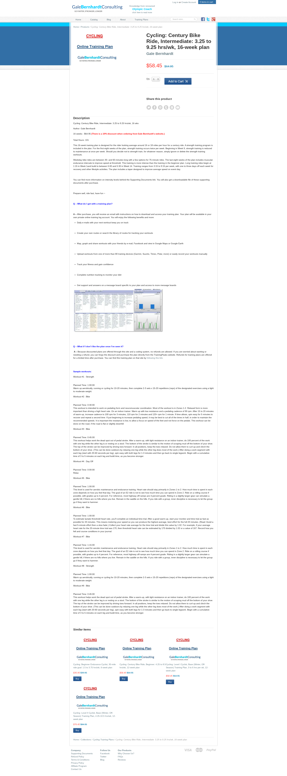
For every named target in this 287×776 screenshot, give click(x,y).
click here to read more (142, 12)
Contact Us (76, 769)
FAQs (120, 756)
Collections (86, 739)
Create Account (188, 2)
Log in (175, 2)
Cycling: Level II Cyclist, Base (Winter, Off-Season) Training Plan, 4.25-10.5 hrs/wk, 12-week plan (94, 716)
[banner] (97, 8)
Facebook (105, 753)
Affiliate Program (79, 766)
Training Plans (141, 19)
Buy (77, 679)
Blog (109, 19)
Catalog (94, 19)
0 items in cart (206, 2)
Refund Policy (77, 756)
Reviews (122, 760)
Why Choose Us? (126, 753)
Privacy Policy (77, 763)
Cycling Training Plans (103, 739)
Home (78, 19)
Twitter (103, 756)
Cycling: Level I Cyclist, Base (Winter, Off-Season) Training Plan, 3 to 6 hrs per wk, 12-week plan (187, 667)
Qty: (148, 79)
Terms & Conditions (80, 760)
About (123, 19)
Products (85, 27)
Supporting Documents (82, 753)
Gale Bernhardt (159, 53)
